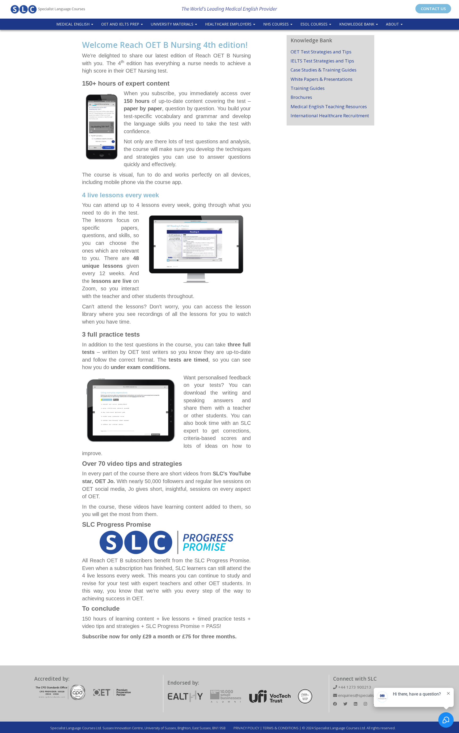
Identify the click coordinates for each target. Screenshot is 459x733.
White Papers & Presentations (321, 79)
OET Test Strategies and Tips (321, 52)
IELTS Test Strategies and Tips (322, 61)
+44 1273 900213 (354, 687)
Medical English (73, 24)
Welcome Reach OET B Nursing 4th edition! (165, 44)
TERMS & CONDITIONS (281, 728)
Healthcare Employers (229, 24)
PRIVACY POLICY (246, 728)
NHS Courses (276, 24)
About (393, 24)
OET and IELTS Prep (120, 24)
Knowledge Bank (357, 24)
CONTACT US (433, 8)
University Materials (172, 24)
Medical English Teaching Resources (329, 106)
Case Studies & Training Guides (323, 70)
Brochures (301, 97)
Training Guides (308, 88)
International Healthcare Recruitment (330, 115)
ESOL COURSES (314, 24)
